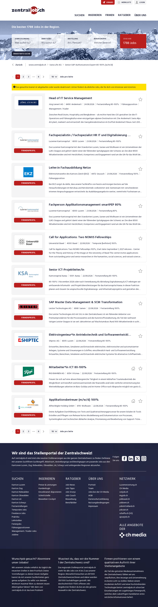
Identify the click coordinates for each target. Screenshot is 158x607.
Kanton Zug (17, 488)
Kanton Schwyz (19, 502)
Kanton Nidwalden (20, 492)
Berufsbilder (71, 502)
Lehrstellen (17, 520)
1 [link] (17, 76)
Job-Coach (71, 495)
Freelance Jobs (18, 513)
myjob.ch (123, 495)
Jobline (15, 534)
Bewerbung (71, 499)
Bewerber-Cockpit (47, 499)
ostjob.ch (123, 492)
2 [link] (23, 76)
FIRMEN (109, 15)
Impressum (93, 506)
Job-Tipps (70, 488)
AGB (90, 495)
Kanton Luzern (18, 485)
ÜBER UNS (140, 15)
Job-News (70, 485)
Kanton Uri (16, 499)
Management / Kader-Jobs (24, 531)
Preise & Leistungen (48, 485)
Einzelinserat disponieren (50, 492)
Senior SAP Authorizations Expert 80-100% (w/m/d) (89, 64)
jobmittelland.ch (127, 506)
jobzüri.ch (123, 509)
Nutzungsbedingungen (98, 502)
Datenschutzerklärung (98, 499)
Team (91, 488)
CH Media (123, 488)
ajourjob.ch (124, 517)
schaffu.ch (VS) (126, 513)
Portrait (92, 485)
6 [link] (38, 76)
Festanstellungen (19, 506)
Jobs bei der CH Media (98, 492)
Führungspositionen (21, 527)
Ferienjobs (16, 524)
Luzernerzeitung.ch (128, 485)
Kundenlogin (44, 488)
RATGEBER (124, 15)
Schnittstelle (44, 495)
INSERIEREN (95, 15)
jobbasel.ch (124, 499)
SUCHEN (79, 15)
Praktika (15, 517)
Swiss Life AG (56, 64)
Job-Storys (71, 492)
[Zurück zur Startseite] (132, 537)
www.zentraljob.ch (37, 64)
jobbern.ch (124, 502)
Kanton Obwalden (20, 495)
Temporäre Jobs (19, 509)
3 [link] (28, 76)
